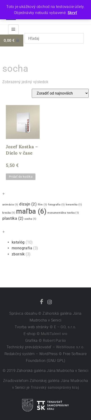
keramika (74, 204)
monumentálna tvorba (63, 212)
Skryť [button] (72, 13)
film (42, 204)
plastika (13, 218)
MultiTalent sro (54, 334)
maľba (31, 211)
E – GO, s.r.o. (65, 327)
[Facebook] (41, 302)
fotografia (56, 204)
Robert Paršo (54, 340)
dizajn (28, 204)
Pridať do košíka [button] (21, 176)
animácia (10, 204)
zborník (18, 254)
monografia (22, 248)
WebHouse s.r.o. (70, 347)
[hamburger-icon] (13, 30)
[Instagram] (49, 302)
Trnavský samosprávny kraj (55, 387)
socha (30, 218)
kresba (8, 212)
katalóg (18, 242)
